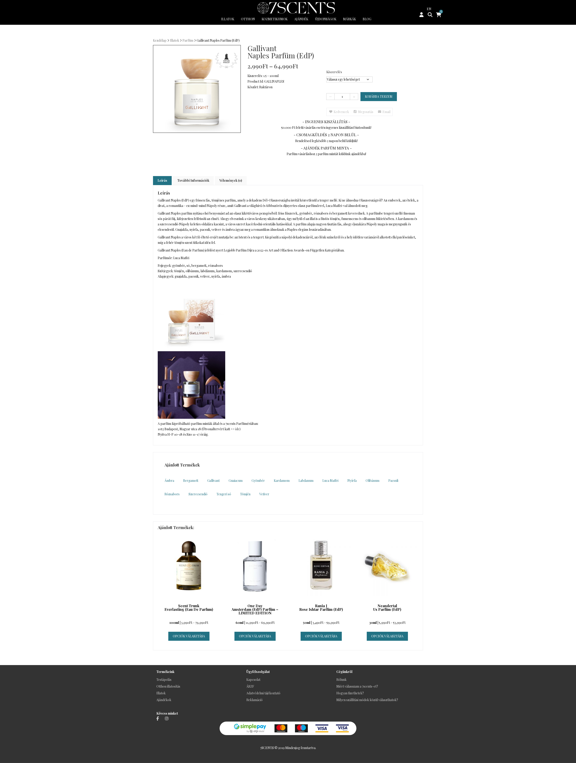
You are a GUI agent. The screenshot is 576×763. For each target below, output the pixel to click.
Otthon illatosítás (168, 686)
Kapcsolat (253, 679)
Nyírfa (352, 480)
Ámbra (169, 480)
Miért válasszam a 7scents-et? (357, 686)
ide (237, 429)
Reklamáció (254, 700)
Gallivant (213, 480)
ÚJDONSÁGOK (325, 19)
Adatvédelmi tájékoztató (263, 693)
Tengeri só (223, 494)
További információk (193, 180)
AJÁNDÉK (301, 19)
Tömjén (245, 494)
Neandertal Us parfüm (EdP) (387, 608)
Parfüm (187, 40)
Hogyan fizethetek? (350, 693)
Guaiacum (236, 480)
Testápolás (163, 679)
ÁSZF (250, 686)
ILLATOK (227, 19)
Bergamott (190, 480)
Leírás (162, 180)
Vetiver (264, 494)
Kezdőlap (159, 40)
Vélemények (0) (230, 180)
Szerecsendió (198, 494)
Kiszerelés (334, 72)
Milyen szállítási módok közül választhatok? (367, 700)
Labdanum (306, 480)
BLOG (367, 19)
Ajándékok (163, 700)
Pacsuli (393, 480)
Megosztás (365, 112)
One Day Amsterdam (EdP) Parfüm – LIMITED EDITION (255, 609)
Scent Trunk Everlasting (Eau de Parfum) (188, 608)
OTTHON (248, 19)
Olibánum (372, 480)
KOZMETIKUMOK (275, 19)
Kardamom (282, 480)
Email (386, 112)
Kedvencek (341, 112)
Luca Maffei (330, 480)
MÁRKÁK (349, 19)
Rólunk (341, 679)
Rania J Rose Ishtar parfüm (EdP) (321, 608)
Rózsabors (172, 494)
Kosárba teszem (378, 96)
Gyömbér (258, 480)
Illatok (174, 40)
